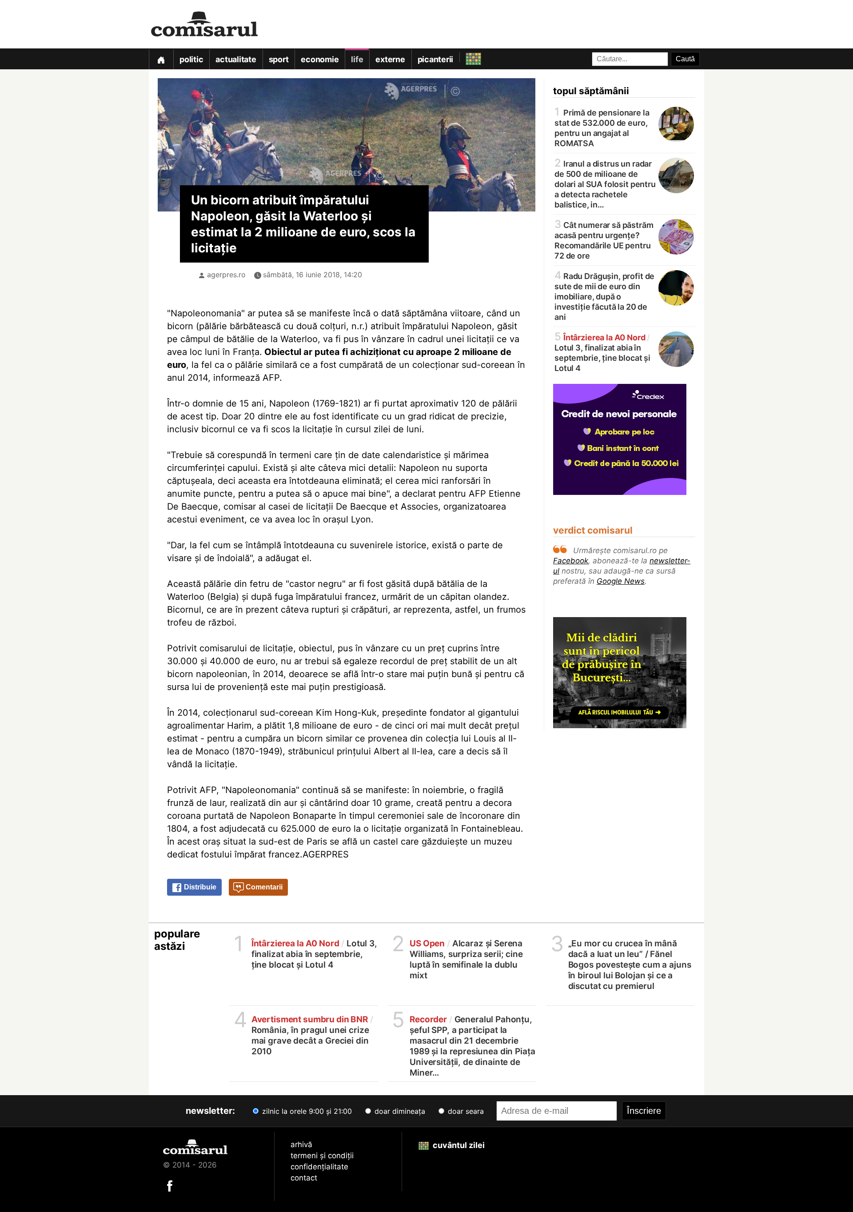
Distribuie (199, 887)
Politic (191, 59)
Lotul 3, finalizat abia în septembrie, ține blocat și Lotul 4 (602, 352)
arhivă (301, 1144)
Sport (279, 59)
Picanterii (436, 59)
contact (304, 1177)
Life (357, 59)
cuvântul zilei (458, 1145)
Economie (320, 59)
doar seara (465, 1111)
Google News (621, 581)
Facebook (570, 560)
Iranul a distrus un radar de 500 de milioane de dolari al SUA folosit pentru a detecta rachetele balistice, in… (605, 183)
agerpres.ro (226, 274)
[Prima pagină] (161, 58)
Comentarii (263, 887)
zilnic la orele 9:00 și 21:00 (306, 1111)
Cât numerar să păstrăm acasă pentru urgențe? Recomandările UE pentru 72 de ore (604, 239)
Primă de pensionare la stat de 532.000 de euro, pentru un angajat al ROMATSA (602, 127)
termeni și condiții (322, 1155)
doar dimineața (398, 1111)
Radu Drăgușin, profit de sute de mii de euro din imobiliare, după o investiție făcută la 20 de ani (604, 296)
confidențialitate (319, 1166)
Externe (390, 59)
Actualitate (235, 59)
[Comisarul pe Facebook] (169, 1185)
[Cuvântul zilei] (465, 56)
